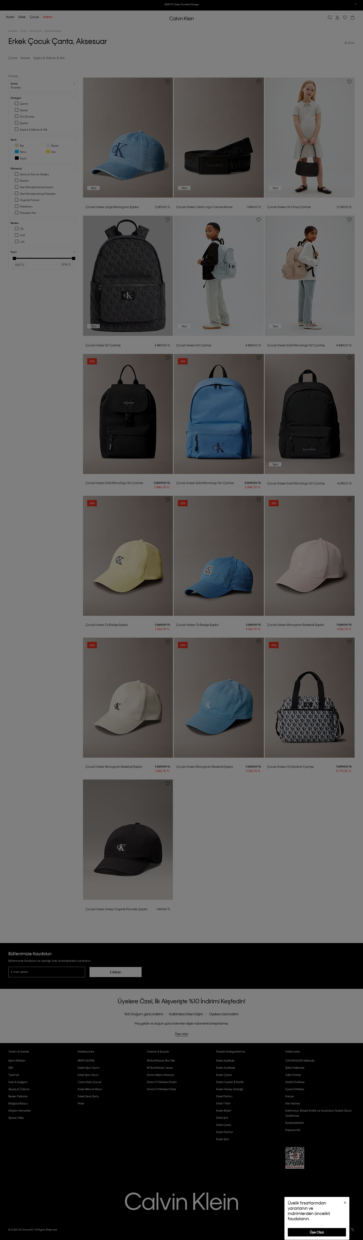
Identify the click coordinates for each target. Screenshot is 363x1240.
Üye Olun (317, 1232)
